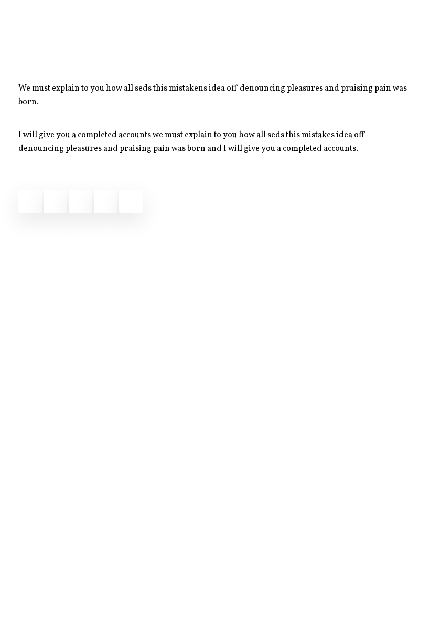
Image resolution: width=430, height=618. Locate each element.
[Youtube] (131, 201)
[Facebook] (30, 201)
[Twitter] (55, 201)
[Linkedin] (105, 201)
